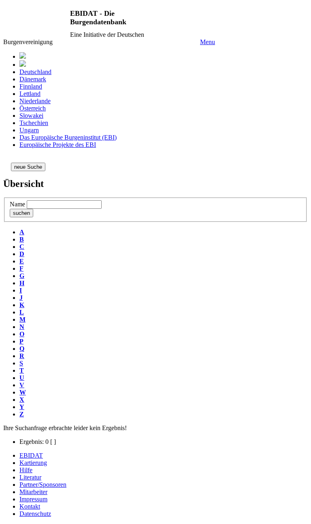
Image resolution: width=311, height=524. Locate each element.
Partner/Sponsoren (42, 484)
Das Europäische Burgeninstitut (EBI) (68, 137)
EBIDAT (31, 455)
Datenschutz (35, 513)
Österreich (32, 108)
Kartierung (33, 462)
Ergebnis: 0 (34, 441)
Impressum (33, 499)
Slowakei (31, 115)
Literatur (30, 477)
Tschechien (33, 122)
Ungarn (29, 130)
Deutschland (35, 71)
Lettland (29, 93)
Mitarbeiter (33, 491)
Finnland (30, 86)
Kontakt (29, 506)
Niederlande (35, 101)
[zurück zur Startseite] (22, 64)
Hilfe (25, 470)
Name (17, 204)
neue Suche (28, 167)
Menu (207, 41)
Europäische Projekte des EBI (57, 144)
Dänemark (32, 79)
